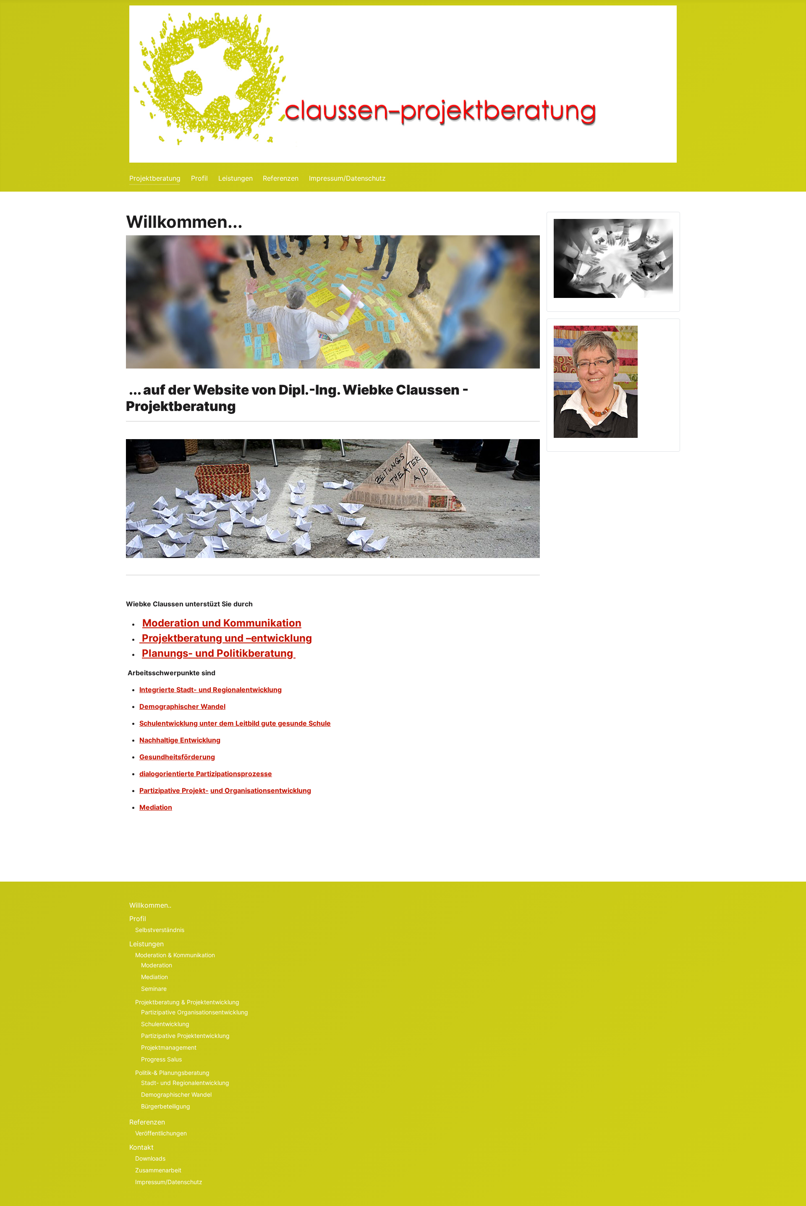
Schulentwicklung (165, 1023)
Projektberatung (155, 178)
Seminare (154, 988)
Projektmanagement (168, 1047)
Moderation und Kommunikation (221, 623)
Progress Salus (161, 1059)
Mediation (155, 807)
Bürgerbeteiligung (165, 1106)
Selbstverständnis (159, 929)
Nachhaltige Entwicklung (179, 740)
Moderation (156, 965)
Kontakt (141, 1147)
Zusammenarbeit (158, 1170)
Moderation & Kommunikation (175, 954)
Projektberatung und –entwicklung (225, 638)
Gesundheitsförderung (177, 757)
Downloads (150, 1158)
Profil (199, 178)
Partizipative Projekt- (174, 790)
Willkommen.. (150, 905)
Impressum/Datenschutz (347, 178)
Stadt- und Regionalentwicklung (185, 1082)
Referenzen (280, 178)
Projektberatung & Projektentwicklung (187, 1002)
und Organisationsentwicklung (260, 790)
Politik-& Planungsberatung (172, 1072)
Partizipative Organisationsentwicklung (194, 1012)
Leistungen (235, 178)
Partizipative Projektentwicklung (185, 1035)
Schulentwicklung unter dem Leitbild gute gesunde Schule (235, 723)
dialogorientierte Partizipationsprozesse (205, 773)
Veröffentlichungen (161, 1133)
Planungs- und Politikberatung (219, 653)
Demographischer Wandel (182, 706)
